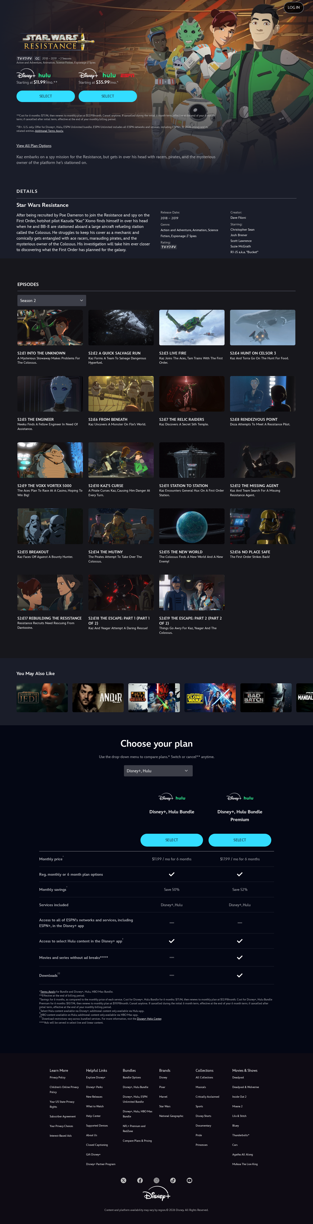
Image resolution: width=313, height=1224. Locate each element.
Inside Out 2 (239, 1096)
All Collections (204, 1077)
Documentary (203, 1125)
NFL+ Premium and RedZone (134, 1128)
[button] (101, 1070)
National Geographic (171, 1116)
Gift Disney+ (93, 1154)
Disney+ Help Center (149, 1018)
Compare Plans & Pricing (137, 1140)
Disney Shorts (203, 1116)
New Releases (94, 1096)
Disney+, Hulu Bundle (135, 1087)
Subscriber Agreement (63, 1116)
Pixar (162, 1087)
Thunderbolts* (240, 1135)
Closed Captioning (97, 1144)
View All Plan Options (33, 146)
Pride (199, 1135)
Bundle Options (132, 1077)
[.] (123, 1180)
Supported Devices (97, 1125)
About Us (91, 1135)
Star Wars (164, 1106)
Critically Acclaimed (207, 1096)
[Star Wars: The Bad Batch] (266, 697)
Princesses (202, 1144)
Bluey (235, 1125)
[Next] (304, 697)
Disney (163, 1077)
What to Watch (95, 1106)
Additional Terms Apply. (49, 131)
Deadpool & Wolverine (245, 1087)
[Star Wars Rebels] (154, 697)
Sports (199, 1106)
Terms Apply (48, 991)
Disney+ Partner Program (100, 1164)
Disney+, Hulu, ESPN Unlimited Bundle (135, 1099)
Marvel (163, 1096)
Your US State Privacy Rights (62, 1104)
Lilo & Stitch (239, 1116)
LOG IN (294, 7)
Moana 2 (237, 1106)
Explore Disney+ (95, 1077)
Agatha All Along (242, 1154)
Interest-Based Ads (61, 1135)
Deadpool (238, 1077)
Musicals (201, 1087)
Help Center (93, 1116)
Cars (235, 1144)
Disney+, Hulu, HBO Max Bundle (137, 1114)
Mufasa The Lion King (245, 1164)
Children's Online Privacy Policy (64, 1090)
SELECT (45, 96)
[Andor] (98, 697)
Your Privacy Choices (61, 1126)
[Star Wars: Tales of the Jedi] (42, 697)
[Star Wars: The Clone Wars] (210, 697)
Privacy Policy (57, 1077)
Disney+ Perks (94, 1087)
